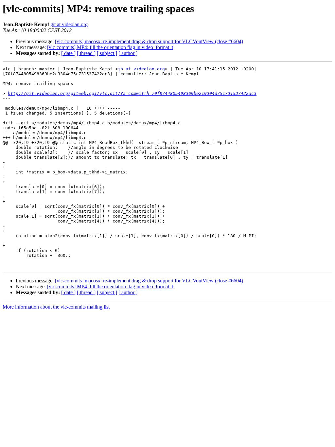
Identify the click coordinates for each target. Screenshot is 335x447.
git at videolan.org (69, 24)
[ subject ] (107, 53)
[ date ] (68, 53)
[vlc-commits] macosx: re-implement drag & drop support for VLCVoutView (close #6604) (149, 41)
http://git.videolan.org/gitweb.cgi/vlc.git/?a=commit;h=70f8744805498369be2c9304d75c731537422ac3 (132, 93)
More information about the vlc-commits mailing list (56, 307)
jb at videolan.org (141, 68)
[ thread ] (86, 53)
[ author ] (127, 53)
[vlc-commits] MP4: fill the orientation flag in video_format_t (110, 47)
